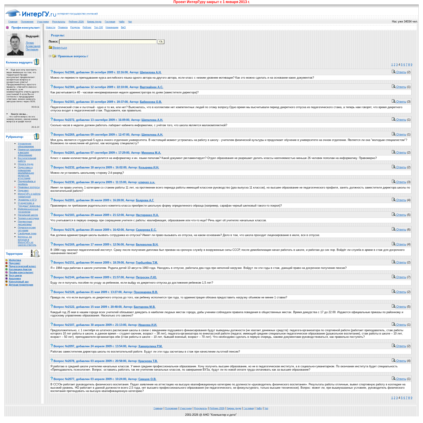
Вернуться (59, 47)
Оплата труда (25, 164)
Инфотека (15, 260)
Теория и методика (28, 218)
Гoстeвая (110, 21)
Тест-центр (15, 275)
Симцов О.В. (147, 379)
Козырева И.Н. (149, 167)
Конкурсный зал (19, 281)
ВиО (123, 27)
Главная (12, 21)
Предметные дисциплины (25, 223)
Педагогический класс (22, 266)
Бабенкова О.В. (151, 101)
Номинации (112, 27)
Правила (63, 27)
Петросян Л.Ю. (146, 277)
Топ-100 (98, 27)
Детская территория (21, 284)
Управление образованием (26, 145)
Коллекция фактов (20, 269)
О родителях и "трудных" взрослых (29, 204)
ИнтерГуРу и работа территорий (29, 195)
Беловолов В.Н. (147, 244)
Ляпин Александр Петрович (33, 46)
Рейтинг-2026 (76, 21)
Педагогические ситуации (27, 229)
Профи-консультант (21, 272)
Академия (15, 278)
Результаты (58, 21)
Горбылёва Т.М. (147, 262)
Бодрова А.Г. (145, 200)
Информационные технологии (28, 210)
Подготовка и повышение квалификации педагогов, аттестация (26, 172)
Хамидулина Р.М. (150, 346)
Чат (130, 21)
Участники (43, 21)
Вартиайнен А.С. (151, 87)
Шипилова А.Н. (150, 72)
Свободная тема (27, 233)
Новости (50, 27)
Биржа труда (94, 21)
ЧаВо (121, 21)
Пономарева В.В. (146, 292)
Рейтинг (87, 27)
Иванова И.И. (147, 325)
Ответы (400, 72)
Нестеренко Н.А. (147, 215)
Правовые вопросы (29, 187)
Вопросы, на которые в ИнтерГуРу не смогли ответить (27, 240)
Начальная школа (28, 215)
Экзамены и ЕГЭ (27, 199)
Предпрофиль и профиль (26, 182)
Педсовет (23, 190)
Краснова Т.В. (148, 361)
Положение (27, 21)
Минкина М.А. (151, 152)
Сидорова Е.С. (146, 229)
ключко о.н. (146, 182)
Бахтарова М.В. (145, 306)
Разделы (75, 27)
